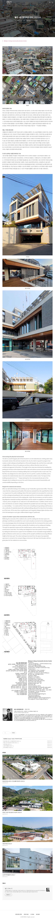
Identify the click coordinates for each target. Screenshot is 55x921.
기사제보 (32, 914)
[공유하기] (7, 733)
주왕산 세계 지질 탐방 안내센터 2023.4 (10, 742)
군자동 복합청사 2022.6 (7, 747)
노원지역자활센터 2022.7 (7, 745)
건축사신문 (26, 914)
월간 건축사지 (8, 888)
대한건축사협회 (18, 914)
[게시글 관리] (8, 733)
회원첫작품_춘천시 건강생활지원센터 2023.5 (11, 741)
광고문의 (38, 914)
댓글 (4, 883)
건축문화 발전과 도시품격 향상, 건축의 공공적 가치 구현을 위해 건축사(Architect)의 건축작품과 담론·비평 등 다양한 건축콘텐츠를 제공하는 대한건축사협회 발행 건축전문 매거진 (25, 891)
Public (13, 738)
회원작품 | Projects (7, 738)
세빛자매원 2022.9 (6, 744)
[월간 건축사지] (9, 2)
